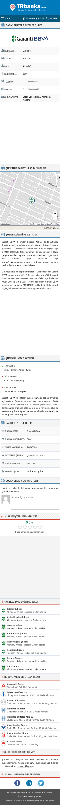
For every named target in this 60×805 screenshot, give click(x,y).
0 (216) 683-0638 (31, 89)
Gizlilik (44, 800)
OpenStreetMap (52, 224)
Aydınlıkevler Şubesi (18, 617)
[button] (30, 199)
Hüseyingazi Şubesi (17, 641)
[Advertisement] (30, 133)
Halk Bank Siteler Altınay (20, 717)
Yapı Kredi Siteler (16, 700)
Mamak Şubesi (14, 625)
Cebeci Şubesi (14, 658)
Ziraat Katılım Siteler (18, 733)
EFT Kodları (47, 793)
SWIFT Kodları (34, 793)
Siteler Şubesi (14, 609)
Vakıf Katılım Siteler (17, 725)
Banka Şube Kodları (17, 793)
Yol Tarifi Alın (50, 228)
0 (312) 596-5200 (31, 81)
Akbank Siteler (14, 741)
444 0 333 (31, 463)
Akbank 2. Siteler (16, 684)
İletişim (51, 800)
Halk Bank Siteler (16, 708)
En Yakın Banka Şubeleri (30, 796)
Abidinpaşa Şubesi (17, 633)
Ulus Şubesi (13, 666)
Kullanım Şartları (33, 800)
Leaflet (33, 224)
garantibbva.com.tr (36, 455)
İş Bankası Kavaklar (17, 692)
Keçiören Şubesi (15, 650)
